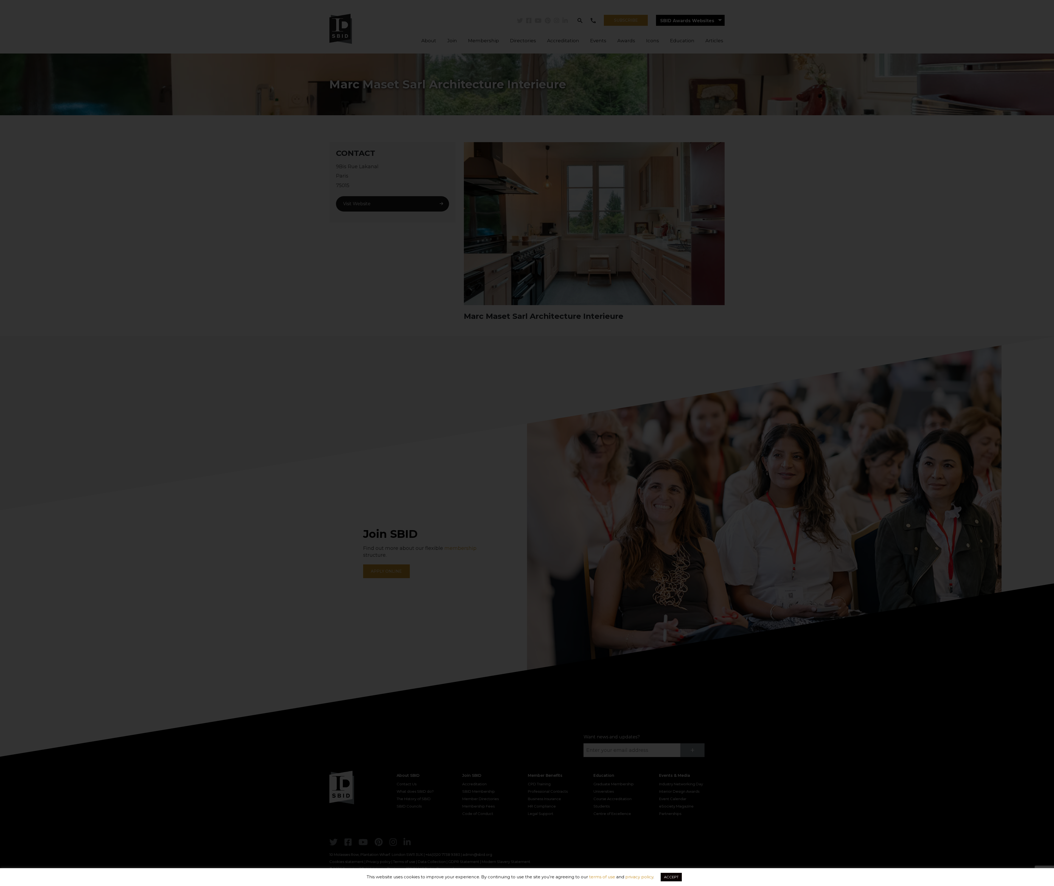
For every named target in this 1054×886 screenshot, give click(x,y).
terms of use (602, 876)
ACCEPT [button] (671, 877)
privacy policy (639, 876)
